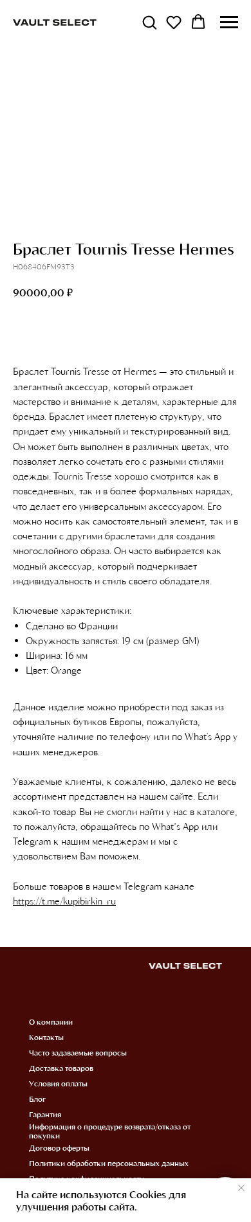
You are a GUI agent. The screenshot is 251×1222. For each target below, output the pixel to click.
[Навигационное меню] (229, 22)
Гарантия (45, 1114)
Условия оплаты (58, 1083)
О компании (51, 1021)
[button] (149, 22)
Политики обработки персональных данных (109, 1162)
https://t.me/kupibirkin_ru (64, 900)
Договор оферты (59, 1147)
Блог (37, 1098)
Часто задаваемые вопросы (78, 1052)
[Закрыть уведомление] (241, 1188)
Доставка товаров (61, 1067)
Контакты (46, 1036)
